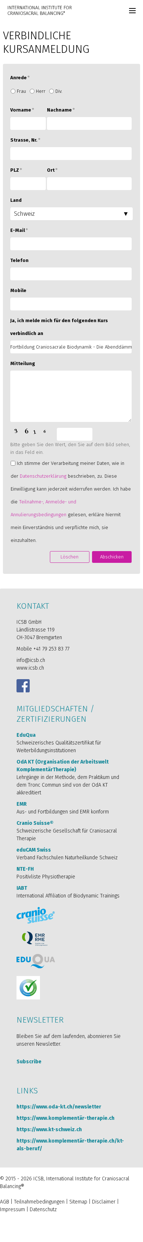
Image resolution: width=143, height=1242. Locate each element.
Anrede (20, 77)
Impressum (12, 1209)
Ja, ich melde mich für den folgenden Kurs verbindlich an (59, 327)
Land (16, 200)
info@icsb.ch (30, 660)
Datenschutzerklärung (43, 476)
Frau (21, 91)
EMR (21, 804)
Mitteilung (22, 363)
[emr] (35, 938)
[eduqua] (35, 961)
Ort (52, 170)
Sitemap (78, 1202)
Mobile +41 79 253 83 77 (42, 649)
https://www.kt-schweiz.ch (49, 1129)
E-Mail (19, 230)
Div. (58, 91)
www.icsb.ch (30, 668)
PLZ (16, 170)
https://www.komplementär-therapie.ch (65, 1118)
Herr (40, 91)
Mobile (18, 290)
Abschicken (112, 557)
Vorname (22, 110)
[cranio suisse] (35, 915)
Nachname (61, 110)
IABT (21, 888)
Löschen (69, 557)
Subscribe (28, 1062)
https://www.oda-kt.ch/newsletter (58, 1107)
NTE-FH (25, 869)
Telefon (19, 260)
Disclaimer (103, 1202)
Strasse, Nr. (25, 140)
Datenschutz (43, 1209)
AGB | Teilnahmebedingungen (32, 1202)
